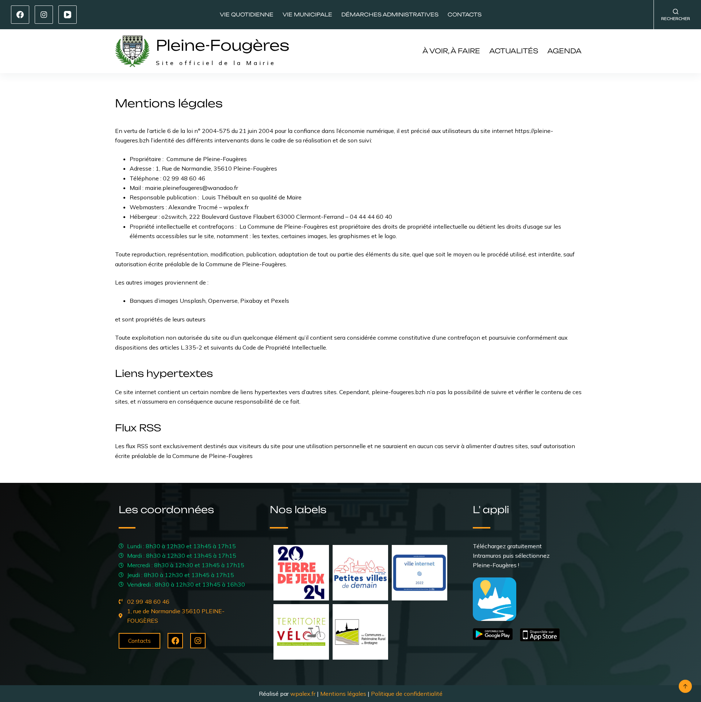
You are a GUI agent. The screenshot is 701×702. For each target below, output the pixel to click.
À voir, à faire (451, 51)
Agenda (564, 51)
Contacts (465, 14)
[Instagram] (44, 14)
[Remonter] (685, 686)
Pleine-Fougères (223, 45)
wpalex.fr (302, 693)
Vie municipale (307, 14)
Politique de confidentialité (407, 693)
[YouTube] (67, 14)
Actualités (513, 51)
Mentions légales (343, 693)
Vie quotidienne (246, 14)
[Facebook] (20, 14)
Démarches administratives (389, 14)
